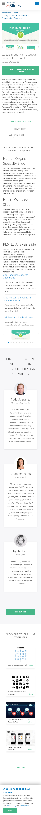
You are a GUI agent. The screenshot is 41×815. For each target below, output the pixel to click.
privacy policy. (25, 806)
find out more (20, 612)
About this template (20, 121)
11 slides (30, 748)
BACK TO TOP (21, 767)
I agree (10, 810)
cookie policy (11, 806)
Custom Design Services (16, 136)
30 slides (30, 721)
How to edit (20, 129)
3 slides (30, 665)
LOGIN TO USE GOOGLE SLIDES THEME (20, 70)
